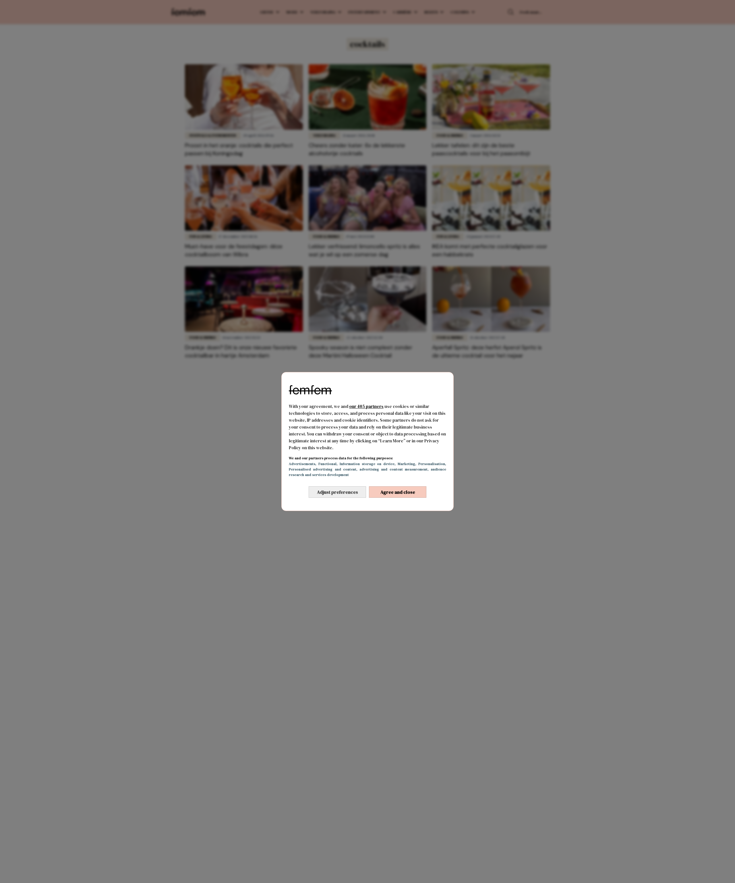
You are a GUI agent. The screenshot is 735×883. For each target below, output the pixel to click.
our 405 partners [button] (366, 406)
